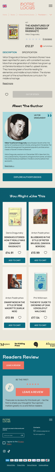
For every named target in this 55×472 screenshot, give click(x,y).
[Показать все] (50, 15)
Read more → (9, 166)
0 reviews (47, 39)
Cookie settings (43, 465)
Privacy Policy (21, 465)
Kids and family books (26, 15)
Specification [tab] (29, 52)
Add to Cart (15, 260)
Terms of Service (32, 465)
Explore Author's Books (27, 177)
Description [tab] (10, 52)
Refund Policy (11, 465)
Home (5, 15)
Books (13, 15)
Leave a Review (13, 365)
